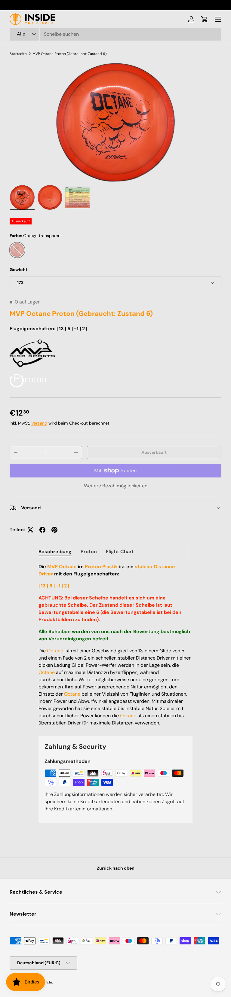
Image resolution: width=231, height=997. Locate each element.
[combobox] (115, 34)
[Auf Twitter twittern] (30, 530)
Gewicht (18, 269)
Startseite (18, 53)
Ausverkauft (154, 452)
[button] (204, 19)
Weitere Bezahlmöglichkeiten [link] (115, 486)
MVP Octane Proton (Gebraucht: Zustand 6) (69, 53)
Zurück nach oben (115, 868)
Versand (39, 423)
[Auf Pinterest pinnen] (54, 530)
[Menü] (217, 19)
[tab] (55, 551)
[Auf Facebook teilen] (42, 530)
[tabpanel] (115, 645)
